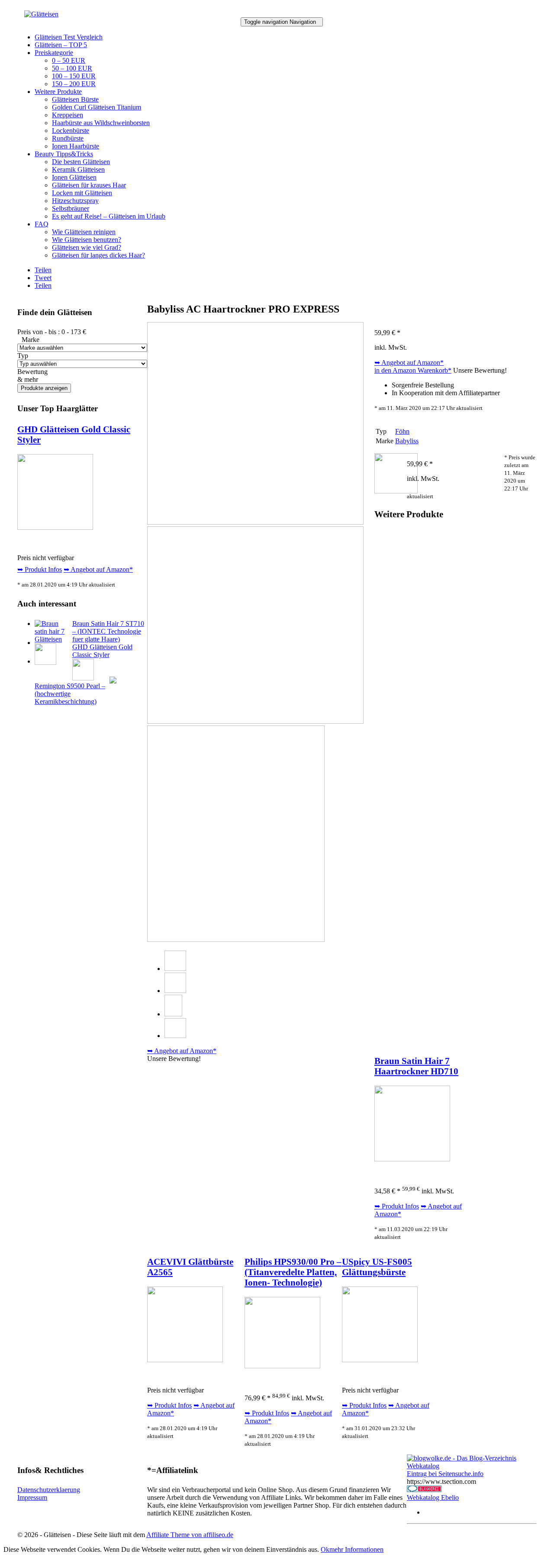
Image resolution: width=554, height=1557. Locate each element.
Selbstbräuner (70, 208)
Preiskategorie (54, 52)
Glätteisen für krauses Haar (89, 185)
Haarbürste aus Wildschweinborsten (101, 122)
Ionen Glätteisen (74, 177)
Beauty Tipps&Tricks (64, 154)
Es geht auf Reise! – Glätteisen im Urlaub (108, 216)
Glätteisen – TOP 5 (61, 44)
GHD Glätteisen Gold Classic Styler (102, 650)
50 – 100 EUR (72, 68)
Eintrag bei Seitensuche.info (445, 1473)
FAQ (41, 224)
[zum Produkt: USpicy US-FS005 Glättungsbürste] (380, 1360)
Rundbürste (68, 138)
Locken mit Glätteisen (82, 193)
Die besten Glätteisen (81, 161)
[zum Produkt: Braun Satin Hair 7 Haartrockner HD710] (412, 1159)
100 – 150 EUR (74, 76)
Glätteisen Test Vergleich (69, 37)
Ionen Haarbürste (75, 146)
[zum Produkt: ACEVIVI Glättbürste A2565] (185, 1360)
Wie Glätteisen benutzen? (86, 239)
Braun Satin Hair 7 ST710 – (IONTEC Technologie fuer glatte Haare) (108, 631)
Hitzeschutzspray (75, 200)
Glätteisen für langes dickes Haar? (98, 255)
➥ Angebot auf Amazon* (98, 569)
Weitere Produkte (58, 91)
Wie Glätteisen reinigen (84, 231)
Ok (325, 1549)
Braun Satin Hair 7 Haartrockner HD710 (416, 1066)
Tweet (43, 277)
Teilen (43, 270)
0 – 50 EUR (68, 60)
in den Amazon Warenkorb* (412, 370)
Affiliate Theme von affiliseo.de (189, 1534)
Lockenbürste (70, 130)
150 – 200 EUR (74, 83)
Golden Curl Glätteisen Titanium (96, 107)
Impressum (32, 1497)
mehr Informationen (356, 1549)
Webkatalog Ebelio (433, 1497)
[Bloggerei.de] (424, 1489)
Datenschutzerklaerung (48, 1489)
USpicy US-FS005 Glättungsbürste (377, 1267)
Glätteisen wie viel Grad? (86, 247)
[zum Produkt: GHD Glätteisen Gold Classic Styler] (55, 527)
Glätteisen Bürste (75, 99)
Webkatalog (423, 1466)
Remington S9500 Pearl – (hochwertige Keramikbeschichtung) (70, 693)
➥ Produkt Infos (39, 569)
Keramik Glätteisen (78, 169)
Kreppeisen (67, 115)
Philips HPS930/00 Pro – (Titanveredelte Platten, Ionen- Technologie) (293, 1272)
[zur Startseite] (41, 14)
